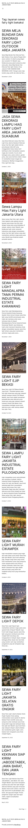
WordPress (17, 824)
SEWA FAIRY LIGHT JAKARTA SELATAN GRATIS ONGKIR (11, 699)
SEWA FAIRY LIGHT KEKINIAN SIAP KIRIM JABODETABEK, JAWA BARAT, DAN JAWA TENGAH (14, 760)
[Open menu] (3, 8)
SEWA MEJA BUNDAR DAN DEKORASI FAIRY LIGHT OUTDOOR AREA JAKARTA (14, 40)
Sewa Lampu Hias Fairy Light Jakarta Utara (14, 210)
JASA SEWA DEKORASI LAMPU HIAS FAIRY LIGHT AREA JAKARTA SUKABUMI (14, 126)
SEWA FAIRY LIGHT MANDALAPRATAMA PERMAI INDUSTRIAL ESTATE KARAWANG (13, 294)
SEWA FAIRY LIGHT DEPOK (12, 619)
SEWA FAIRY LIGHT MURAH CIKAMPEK (13, 545)
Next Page (22, 809)
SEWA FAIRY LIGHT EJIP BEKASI (11, 380)
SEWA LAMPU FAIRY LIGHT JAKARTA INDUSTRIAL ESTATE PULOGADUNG (13, 463)
